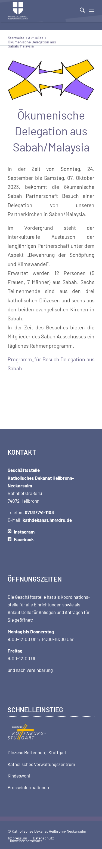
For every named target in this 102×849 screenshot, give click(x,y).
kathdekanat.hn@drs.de (47, 520)
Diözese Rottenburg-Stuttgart (37, 752)
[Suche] (79, 11)
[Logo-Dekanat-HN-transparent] (42, 11)
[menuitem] (79, 11)
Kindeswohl (19, 775)
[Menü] (91, 10)
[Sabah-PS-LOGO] (51, 79)
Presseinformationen (28, 787)
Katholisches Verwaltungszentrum (41, 764)
